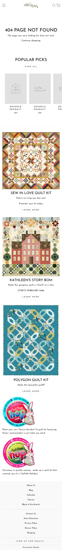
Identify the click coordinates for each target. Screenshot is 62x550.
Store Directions (31, 518)
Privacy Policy (31, 523)
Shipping (31, 533)
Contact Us (31, 514)
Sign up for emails (30, 541)
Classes (31, 500)
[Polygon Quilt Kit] (31, 340)
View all (31, 67)
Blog (31, 490)
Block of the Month (31, 504)
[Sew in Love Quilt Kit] (31, 160)
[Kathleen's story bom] (31, 246)
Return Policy (31, 528)
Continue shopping (30, 41)
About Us (31, 485)
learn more (31, 297)
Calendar (31, 495)
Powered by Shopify (31, 547)
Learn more (31, 210)
